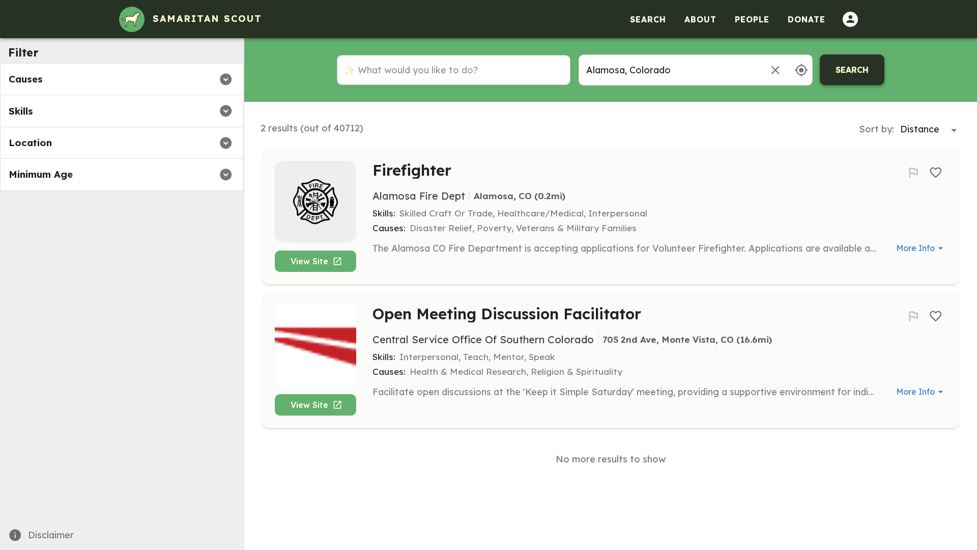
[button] (122, 79)
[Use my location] (801, 70)
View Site (309, 261)
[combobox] (670, 70)
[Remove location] (775, 70)
